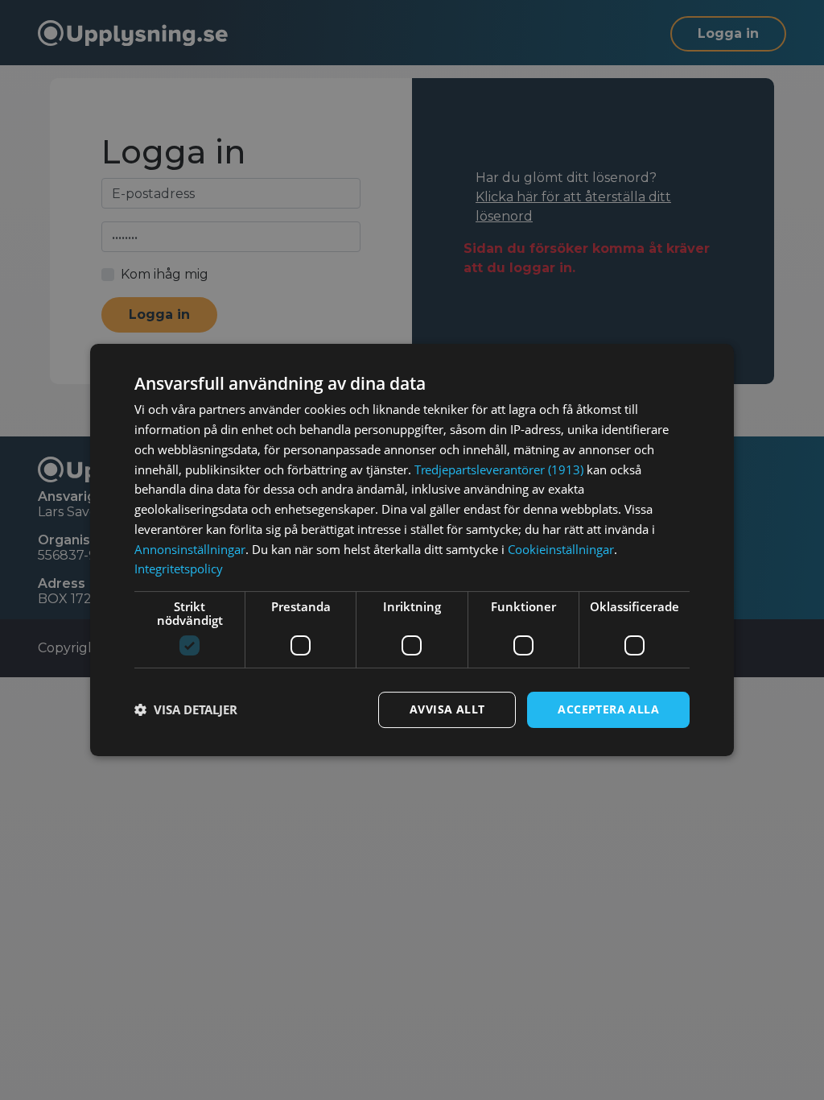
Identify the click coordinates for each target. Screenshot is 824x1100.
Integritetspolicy (178, 568)
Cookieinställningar (561, 549)
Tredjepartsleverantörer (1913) (498, 469)
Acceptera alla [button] (608, 709)
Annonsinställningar (189, 549)
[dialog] (412, 550)
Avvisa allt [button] (447, 709)
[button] (185, 710)
